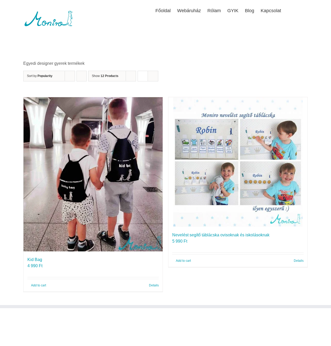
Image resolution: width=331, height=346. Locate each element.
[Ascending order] (82, 76)
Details (154, 285)
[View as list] (153, 76)
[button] (299, 10)
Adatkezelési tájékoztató (143, 336)
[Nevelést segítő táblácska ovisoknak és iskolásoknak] (237, 162)
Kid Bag (34, 259)
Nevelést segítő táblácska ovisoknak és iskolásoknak (220, 235)
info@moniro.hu (50, 342)
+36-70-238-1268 (54, 336)
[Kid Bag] (93, 174)
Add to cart (38, 285)
